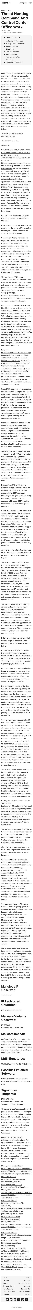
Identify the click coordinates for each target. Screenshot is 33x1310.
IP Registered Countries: (15, 44)
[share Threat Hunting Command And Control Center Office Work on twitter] (7, 1300)
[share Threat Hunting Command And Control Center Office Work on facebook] (18, 1300)
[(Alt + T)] (10, 3)
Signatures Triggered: (14, 62)
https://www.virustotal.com (12, 1166)
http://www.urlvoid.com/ (10, 1216)
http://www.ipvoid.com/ (10, 1219)
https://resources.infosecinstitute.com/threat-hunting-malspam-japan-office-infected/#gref (16, 165)
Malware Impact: (12, 52)
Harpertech (19, 1307)
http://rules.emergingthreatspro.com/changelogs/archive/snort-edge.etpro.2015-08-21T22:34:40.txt (16, 1237)
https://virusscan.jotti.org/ (11, 1243)
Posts (9, 10)
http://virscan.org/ (8, 1246)
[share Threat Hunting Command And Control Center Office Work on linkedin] (11, 1300)
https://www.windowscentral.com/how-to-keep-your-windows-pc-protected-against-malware (16, 1211)
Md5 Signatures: (12, 54)
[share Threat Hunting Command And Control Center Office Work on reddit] (15, 1300)
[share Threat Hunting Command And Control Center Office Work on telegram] (26, 1300)
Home (5, 2)
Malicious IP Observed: (14, 41)
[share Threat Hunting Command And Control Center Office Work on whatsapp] (22, 1300)
